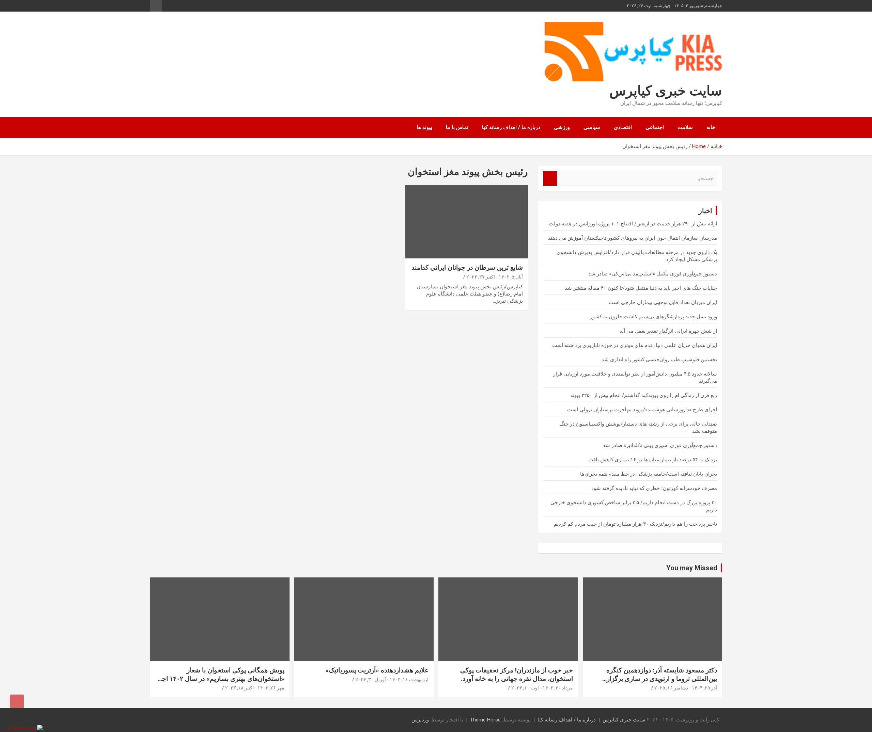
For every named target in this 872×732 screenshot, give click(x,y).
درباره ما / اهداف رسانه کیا (511, 127)
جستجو (550, 178)
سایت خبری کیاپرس (665, 91)
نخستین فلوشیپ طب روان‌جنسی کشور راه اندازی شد (659, 359)
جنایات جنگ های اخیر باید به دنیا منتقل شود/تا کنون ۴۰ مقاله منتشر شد (641, 288)
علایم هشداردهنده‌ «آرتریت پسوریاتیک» (377, 670)
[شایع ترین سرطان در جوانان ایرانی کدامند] (466, 222)
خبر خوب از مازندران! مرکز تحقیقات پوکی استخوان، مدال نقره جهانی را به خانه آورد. (516, 674)
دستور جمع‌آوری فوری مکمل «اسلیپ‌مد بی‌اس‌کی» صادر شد (652, 274)
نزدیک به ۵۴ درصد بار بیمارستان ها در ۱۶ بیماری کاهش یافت (652, 460)
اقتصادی (623, 127)
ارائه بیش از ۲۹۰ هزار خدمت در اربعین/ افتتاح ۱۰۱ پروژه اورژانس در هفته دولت (633, 224)
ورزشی (562, 127)
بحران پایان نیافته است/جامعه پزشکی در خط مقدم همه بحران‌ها (648, 474)
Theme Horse (485, 720)
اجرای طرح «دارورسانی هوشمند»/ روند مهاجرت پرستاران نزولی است (642, 410)
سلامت (685, 127)
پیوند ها (424, 127)
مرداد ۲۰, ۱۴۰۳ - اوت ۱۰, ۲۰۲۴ (542, 687)
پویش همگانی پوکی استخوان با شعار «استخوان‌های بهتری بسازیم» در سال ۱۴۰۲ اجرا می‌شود (220, 678)
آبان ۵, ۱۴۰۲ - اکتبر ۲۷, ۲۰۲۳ (494, 277)
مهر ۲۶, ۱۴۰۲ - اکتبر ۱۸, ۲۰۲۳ (254, 687)
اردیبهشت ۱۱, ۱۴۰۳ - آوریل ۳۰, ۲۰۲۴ (392, 679)
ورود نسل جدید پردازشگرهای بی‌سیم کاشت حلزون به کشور (653, 317)
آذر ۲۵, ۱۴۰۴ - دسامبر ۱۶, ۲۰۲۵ (685, 687)
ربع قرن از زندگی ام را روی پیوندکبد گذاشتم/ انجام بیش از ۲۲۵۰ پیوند (643, 395)
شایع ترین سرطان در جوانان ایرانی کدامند (467, 267)
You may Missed (691, 568)
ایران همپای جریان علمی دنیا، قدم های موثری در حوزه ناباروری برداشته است (634, 345)
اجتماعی (654, 127)
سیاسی (591, 127)
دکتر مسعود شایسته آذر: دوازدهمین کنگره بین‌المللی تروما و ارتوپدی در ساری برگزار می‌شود (661, 678)
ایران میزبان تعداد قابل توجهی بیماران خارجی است (663, 302)
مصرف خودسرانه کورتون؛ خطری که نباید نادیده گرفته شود (654, 488)
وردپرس (420, 720)
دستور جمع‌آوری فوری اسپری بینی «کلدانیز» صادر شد (660, 445)
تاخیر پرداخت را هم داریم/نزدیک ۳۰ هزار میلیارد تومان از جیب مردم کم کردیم (635, 524)
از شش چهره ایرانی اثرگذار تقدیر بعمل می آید (668, 331)
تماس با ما (457, 127)
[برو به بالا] (17, 701)
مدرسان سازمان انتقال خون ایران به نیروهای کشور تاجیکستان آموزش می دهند (632, 238)
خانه (710, 127)
